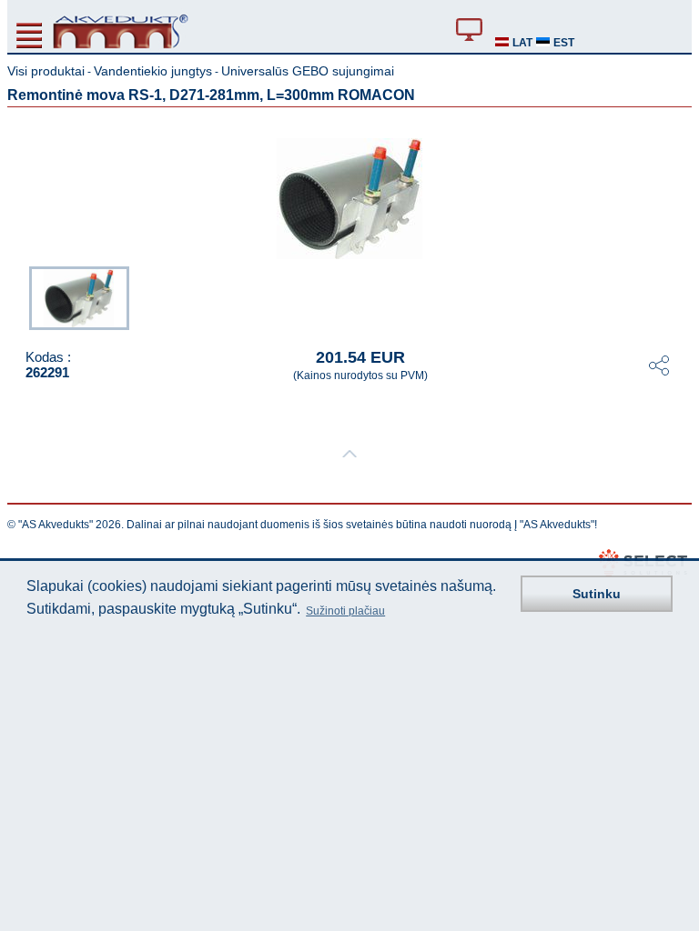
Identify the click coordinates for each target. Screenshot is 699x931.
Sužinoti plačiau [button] (345, 611)
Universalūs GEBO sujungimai (307, 71)
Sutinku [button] (596, 593)
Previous (20, 296)
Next (679, 296)
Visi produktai (46, 71)
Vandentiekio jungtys (153, 71)
